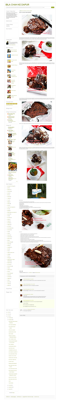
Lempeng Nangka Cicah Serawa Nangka (14, 135)
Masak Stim (9, 238)
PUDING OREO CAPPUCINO (13, 357)
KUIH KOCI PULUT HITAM (12, 377)
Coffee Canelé (14, 147)
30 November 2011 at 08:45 (29, 294)
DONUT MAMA (11, 333)
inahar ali (24, 284)
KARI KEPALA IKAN (11, 348)
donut (8, 205)
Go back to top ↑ (36, 396)
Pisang (8, 254)
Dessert (39, 272)
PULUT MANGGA (11, 344)
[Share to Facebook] (22, 271)
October (10, 385)
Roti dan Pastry (9, 266)
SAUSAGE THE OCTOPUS (12, 355)
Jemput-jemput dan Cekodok (11, 212)
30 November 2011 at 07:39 (30, 284)
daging (8, 201)
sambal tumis (9, 269)
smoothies (8, 276)
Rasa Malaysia (10, 158)
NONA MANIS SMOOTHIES (13, 379)
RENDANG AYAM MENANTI (13, 363)
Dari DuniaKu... (10, 119)
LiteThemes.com (19, 396)
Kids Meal (8, 222)
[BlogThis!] (20, 271)
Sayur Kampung (9, 273)
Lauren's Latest (10, 174)
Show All (17, 181)
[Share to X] (21, 271)
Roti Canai (8, 264)
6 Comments (30, 272)
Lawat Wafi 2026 (10, 114)
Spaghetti (8, 278)
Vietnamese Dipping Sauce (12, 159)
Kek (7, 215)
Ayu (23, 294)
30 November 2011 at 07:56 (29, 289)
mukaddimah (9, 247)
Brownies (36, 272)
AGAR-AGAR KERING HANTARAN (13, 154)
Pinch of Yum (10, 161)
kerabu (8, 219)
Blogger (13, 392)
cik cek (24, 289)
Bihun (8, 194)
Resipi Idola (9, 262)
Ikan (8, 208)
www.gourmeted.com (30, 147)
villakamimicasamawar (11, 116)
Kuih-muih (8, 229)
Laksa (8, 233)
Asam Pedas (9, 191)
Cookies (8, 198)
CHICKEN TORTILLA (14, 65)
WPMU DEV (8, 396)
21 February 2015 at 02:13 (31, 309)
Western (8, 285)
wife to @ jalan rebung (11, 113)
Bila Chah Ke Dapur (17, 4)
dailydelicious (10, 146)
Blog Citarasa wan (11, 152)
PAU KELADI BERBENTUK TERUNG (13, 81)
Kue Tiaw (8, 226)
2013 (8, 312)
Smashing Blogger (13, 396)
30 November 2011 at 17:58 (29, 300)
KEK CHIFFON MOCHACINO (13, 368)
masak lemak (9, 236)
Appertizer (8, 189)
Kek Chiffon (9, 217)
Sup (7, 280)
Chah (24, 300)
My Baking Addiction (11, 127)
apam (8, 187)
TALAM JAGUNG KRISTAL (12, 346)
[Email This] (19, 271)
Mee (8, 240)
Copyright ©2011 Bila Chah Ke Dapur (27, 396)
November (10, 319)
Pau (7, 250)
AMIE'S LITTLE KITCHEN (12, 133)
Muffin (8, 245)
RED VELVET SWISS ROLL (12, 359)
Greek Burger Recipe (11, 175)
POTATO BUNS (13, 90)
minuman (8, 243)
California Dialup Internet (9, 105)
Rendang (8, 257)
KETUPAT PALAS (11, 361)
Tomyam (8, 283)
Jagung (8, 210)
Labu (8, 231)
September (10, 387)
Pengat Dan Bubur (10, 252)
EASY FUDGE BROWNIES (12, 324)
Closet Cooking (10, 130)
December (10, 317)
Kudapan (8, 224)
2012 (8, 314)
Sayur (8, 271)
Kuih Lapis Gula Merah (11, 117)
